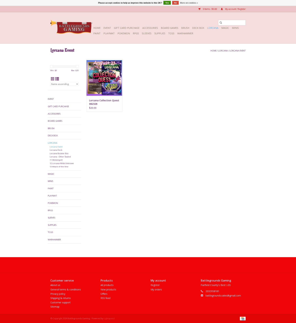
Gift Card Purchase (126, 27)
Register (155, 285)
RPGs (136, 33)
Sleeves (146, 33)
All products (107, 285)
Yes (167, 3)
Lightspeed (109, 318)
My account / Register (235, 9)
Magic (225, 27)
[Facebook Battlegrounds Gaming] (142, 265)
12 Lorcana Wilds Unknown (62, 163)
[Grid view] (52, 78)
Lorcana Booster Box (59, 153)
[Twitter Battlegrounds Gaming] (148, 265)
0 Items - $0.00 (209, 9)
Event (107, 27)
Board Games (169, 27)
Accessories (150, 27)
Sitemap (54, 306)
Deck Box (198, 27)
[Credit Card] (242, 318)
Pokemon (124, 33)
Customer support (60, 302)
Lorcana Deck (56, 150)
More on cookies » (189, 3)
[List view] (57, 78)
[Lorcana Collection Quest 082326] (104, 78)
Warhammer (185, 33)
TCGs (171, 33)
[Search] (220, 22)
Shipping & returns (60, 298)
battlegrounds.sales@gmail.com (223, 295)
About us (55, 285)
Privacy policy (57, 293)
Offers (104, 293)
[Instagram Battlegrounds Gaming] (154, 265)
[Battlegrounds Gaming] (71, 27)
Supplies (159, 33)
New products (108, 289)
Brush (185, 27)
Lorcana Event (238, 50)
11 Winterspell (56, 160)
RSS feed (105, 298)
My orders (156, 289)
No (175, 3)
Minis (235, 27)
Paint (97, 33)
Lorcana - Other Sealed (60, 156)
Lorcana (212, 27)
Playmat (109, 33)
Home (97, 27)
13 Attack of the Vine (59, 166)
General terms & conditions (65, 289)
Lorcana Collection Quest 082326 (104, 102)
